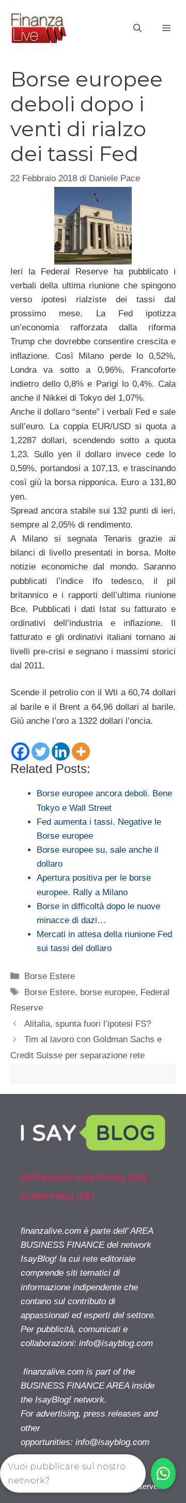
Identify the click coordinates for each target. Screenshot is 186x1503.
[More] (81, 751)
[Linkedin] (61, 751)
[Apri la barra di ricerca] (137, 28)
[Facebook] (20, 751)
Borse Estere (49, 976)
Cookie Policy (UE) (58, 1196)
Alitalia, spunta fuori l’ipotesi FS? (87, 1024)
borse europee (107, 992)
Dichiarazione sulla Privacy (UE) (84, 1178)
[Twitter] (41, 751)
